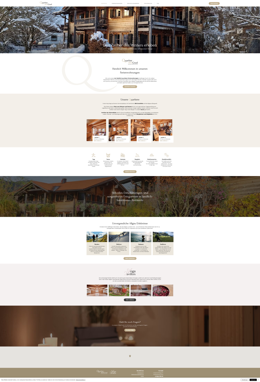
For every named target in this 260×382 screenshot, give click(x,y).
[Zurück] (7, 30)
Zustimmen (253, 380)
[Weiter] (252, 30)
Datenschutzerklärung (80, 380)
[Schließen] (258, 380)
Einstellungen (245, 380)
